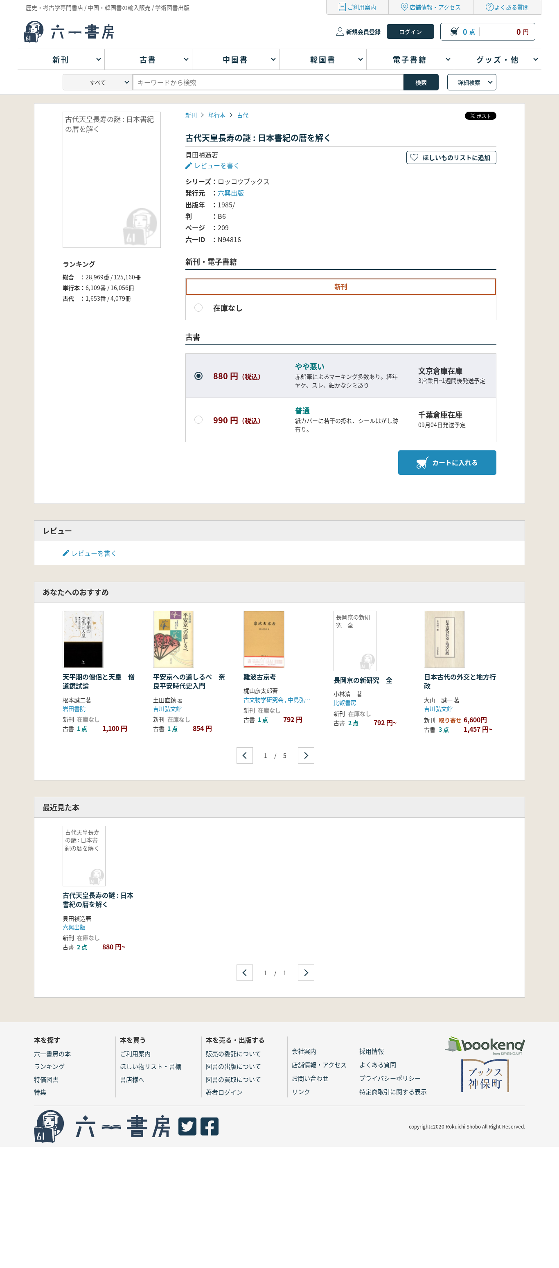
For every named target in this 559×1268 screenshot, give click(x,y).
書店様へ (132, 1079)
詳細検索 (469, 82)
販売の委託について (233, 1053)
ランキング (49, 1066)
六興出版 (231, 193)
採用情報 (371, 1051)
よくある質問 (511, 7)
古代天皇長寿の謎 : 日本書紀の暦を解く (98, 899)
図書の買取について (233, 1079)
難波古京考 (259, 676)
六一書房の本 (52, 1053)
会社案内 (304, 1051)
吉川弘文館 (167, 708)
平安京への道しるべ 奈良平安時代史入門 (189, 681)
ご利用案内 (361, 7)
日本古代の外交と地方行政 (460, 681)
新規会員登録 (363, 31)
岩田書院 (74, 708)
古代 (242, 115)
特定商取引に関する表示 (393, 1091)
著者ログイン (224, 1092)
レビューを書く (94, 553)
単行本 (216, 115)
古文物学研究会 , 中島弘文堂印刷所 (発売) (296, 699)
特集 (40, 1092)
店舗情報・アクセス (435, 7)
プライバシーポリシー (390, 1078)
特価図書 (46, 1079)
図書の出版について (233, 1066)
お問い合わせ (310, 1078)
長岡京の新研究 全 (363, 680)
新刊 (191, 115)
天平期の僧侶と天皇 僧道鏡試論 (99, 681)
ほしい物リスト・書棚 (150, 1066)
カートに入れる (455, 462)
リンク (301, 1091)
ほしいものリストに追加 (456, 157)
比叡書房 (345, 702)
